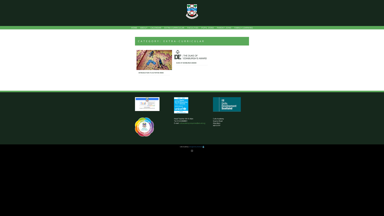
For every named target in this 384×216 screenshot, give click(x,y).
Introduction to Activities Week (151, 73)
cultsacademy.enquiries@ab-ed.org (192, 123)
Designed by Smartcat (196, 147)
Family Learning (243, 27)
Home (134, 27)
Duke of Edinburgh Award (186, 63)
